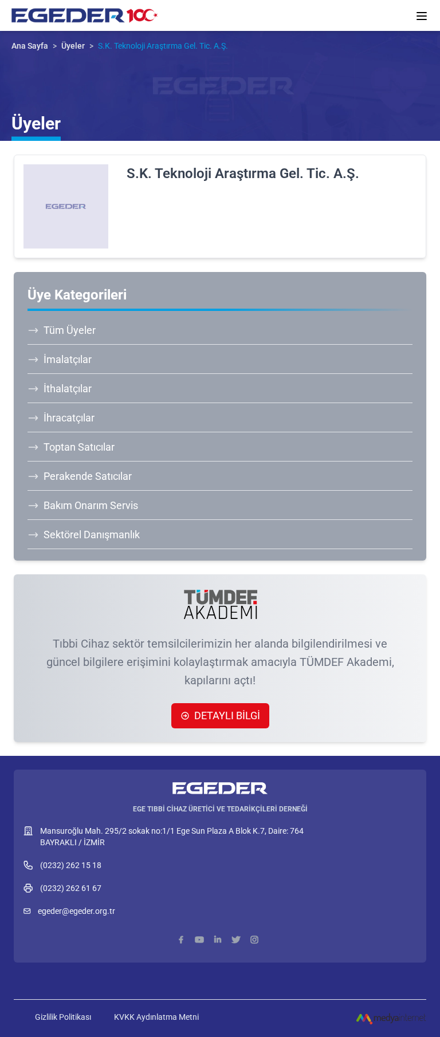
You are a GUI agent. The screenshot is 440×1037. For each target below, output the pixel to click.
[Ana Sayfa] (220, 782)
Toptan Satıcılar (79, 447)
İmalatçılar (68, 359)
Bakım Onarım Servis (91, 505)
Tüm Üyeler (70, 330)
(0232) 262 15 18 (70, 865)
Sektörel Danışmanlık (92, 535)
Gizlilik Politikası (63, 1017)
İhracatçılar (69, 418)
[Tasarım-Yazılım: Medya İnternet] (391, 1018)
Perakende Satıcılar (88, 476)
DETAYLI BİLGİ (227, 715)
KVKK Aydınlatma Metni (156, 1017)
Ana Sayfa (29, 45)
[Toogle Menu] (422, 16)
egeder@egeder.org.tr (76, 911)
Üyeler (73, 45)
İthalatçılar (68, 389)
